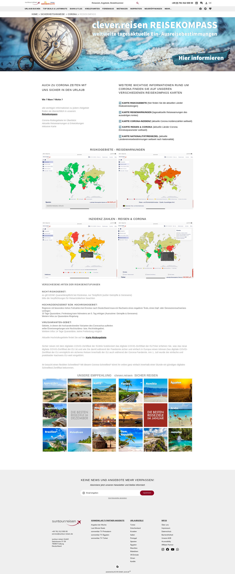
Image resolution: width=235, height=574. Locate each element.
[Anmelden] (206, 3)
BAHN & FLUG (76, 9)
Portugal (133, 538)
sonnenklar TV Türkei (99, 538)
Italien (132, 535)
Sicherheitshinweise (53, 14)
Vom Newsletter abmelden (117, 498)
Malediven (134, 551)
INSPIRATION (136, 9)
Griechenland (135, 528)
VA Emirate (134, 555)
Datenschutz (166, 531)
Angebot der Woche (98, 525)
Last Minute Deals (98, 528)
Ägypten (133, 545)
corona (72, 14)
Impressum (166, 528)
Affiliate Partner (167, 545)
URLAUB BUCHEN (32, 9)
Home (35, 14)
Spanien (133, 541)
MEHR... (168, 9)
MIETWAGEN (122, 9)
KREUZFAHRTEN (92, 9)
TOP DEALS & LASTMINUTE (55, 9)
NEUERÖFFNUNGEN (153, 9)
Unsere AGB (166, 538)
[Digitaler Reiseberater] (200, 8)
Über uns (165, 525)
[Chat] (201, 3)
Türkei (132, 525)
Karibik (132, 561)
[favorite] (210, 8)
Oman (132, 558)
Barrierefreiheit (167, 535)
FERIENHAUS (108, 9)
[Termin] (196, 3)
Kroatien (133, 531)
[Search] (137, 3)
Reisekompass (49, 114)
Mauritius (133, 548)
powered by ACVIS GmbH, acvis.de (117, 572)
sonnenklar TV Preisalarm (101, 531)
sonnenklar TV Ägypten (100, 535)
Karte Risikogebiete (96, 337)
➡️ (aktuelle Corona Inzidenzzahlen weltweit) (155, 121)
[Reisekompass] (205, 8)
